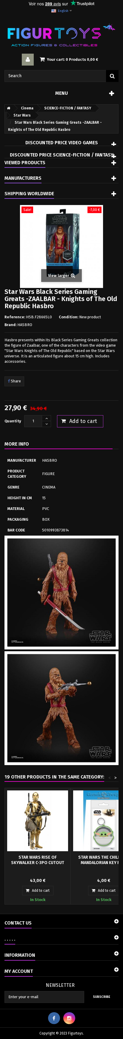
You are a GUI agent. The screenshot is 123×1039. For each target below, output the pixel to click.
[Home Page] (7, 108)
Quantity (12, 421)
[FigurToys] (61, 34)
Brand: (10, 324)
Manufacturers (22, 178)
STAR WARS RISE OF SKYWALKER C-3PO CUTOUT (37, 860)
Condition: (68, 317)
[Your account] (28, 60)
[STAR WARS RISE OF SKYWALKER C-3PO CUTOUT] (37, 820)
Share (15, 381)
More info (16, 444)
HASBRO (24, 324)
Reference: (14, 317)
